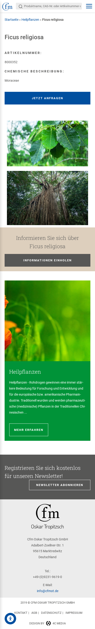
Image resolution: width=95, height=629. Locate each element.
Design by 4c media (47, 623)
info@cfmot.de (47, 591)
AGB (34, 612)
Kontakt (20, 612)
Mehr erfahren (28, 430)
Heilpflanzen (30, 19)
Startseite (11, 19)
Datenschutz (51, 612)
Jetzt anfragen (47, 98)
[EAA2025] (10, 618)
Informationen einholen (47, 260)
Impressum (73, 612)
